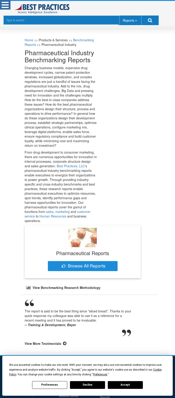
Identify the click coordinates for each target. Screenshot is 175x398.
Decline (87, 384)
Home (29, 40)
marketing (62, 211)
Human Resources (52, 216)
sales (50, 211)
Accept (125, 384)
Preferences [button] (100, 374)
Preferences (49, 384)
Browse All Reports (87, 265)
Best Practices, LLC (71, 166)
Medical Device (68, 396)
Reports (128, 20)
